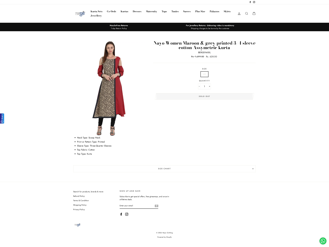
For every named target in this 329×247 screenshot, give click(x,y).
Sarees (187, 11)
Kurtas (124, 11)
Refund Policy (79, 196)
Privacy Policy (79, 209)
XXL (204, 74)
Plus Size (200, 11)
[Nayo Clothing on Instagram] (126, 214)
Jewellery (96, 15)
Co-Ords (111, 11)
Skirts (227, 11)
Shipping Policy (79, 205)
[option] (118, 27)
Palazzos (214, 11)
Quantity (204, 80)
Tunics (175, 11)
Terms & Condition (81, 200)
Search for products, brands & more (88, 191)
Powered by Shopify (164, 237)
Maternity (151, 11)
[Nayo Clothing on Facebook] (121, 214)
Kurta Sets (96, 11)
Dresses (137, 11)
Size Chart (164, 168)
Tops (164, 11)
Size (204, 68)
